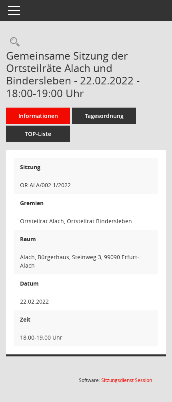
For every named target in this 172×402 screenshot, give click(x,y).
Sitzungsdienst (126, 380)
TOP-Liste (38, 134)
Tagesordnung (104, 116)
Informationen (38, 116)
